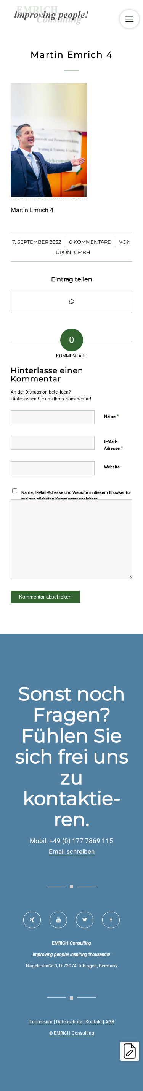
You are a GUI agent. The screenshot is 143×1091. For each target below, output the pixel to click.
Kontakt (93, 1021)
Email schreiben (72, 851)
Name (111, 416)
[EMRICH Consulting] (59, 15)
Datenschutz (69, 1021)
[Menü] (129, 19)
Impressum (41, 1021)
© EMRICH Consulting (71, 1033)
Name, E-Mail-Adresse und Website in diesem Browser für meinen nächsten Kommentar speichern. (76, 496)
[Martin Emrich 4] (49, 195)
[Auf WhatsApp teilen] (71, 302)
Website (112, 467)
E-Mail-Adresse (113, 445)
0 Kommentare (90, 242)
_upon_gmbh (71, 252)
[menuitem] (129, 19)
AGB (109, 1021)
